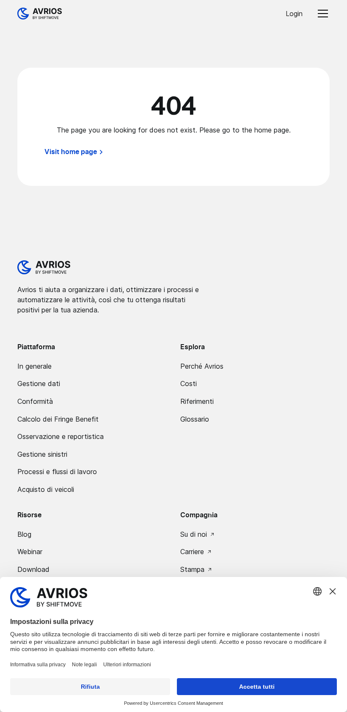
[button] (321, 13)
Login (294, 13)
